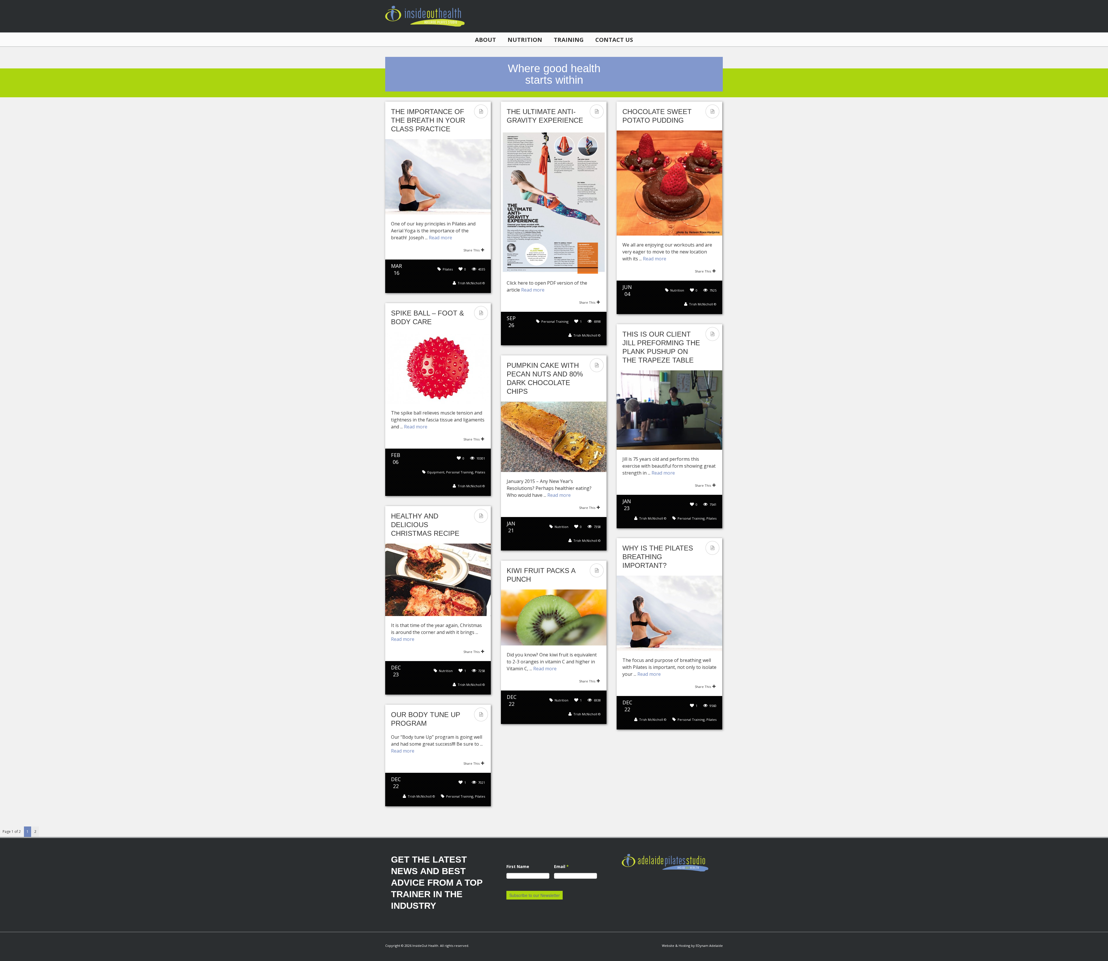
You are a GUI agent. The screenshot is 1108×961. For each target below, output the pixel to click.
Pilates (448, 269)
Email (561, 866)
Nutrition (525, 40)
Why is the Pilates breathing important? (657, 556)
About (485, 40)
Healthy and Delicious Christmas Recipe (425, 524)
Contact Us (614, 40)
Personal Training (554, 321)
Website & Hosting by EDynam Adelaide (692, 945)
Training (569, 40)
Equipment (435, 472)
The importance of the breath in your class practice (428, 120)
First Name (517, 866)
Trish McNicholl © (471, 283)
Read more (440, 237)
